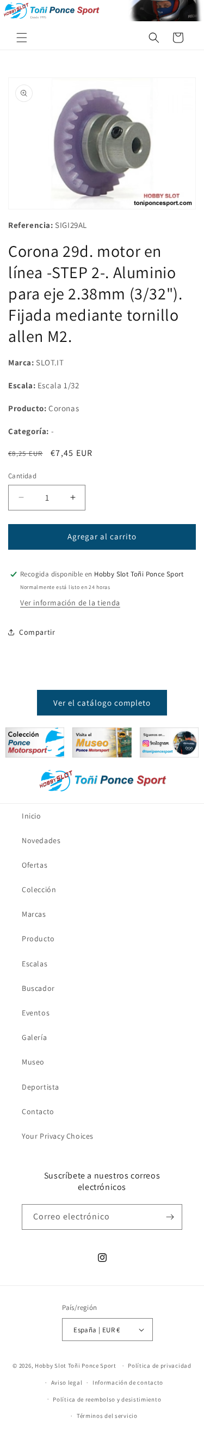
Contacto (38, 1111)
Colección (39, 889)
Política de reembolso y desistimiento (107, 1399)
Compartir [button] (37, 632)
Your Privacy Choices (58, 1136)
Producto (38, 938)
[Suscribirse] (170, 1217)
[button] (22, 38)
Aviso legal (67, 1382)
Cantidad (22, 475)
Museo (33, 1062)
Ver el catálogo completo (102, 703)
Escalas (34, 964)
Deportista (40, 1087)
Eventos (36, 1013)
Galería (34, 1037)
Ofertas (34, 865)
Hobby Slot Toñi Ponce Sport (75, 1365)
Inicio (31, 816)
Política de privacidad (159, 1365)
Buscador (38, 988)
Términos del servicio (107, 1416)
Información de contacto (127, 1382)
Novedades (41, 840)
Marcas (34, 914)
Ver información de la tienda (70, 603)
